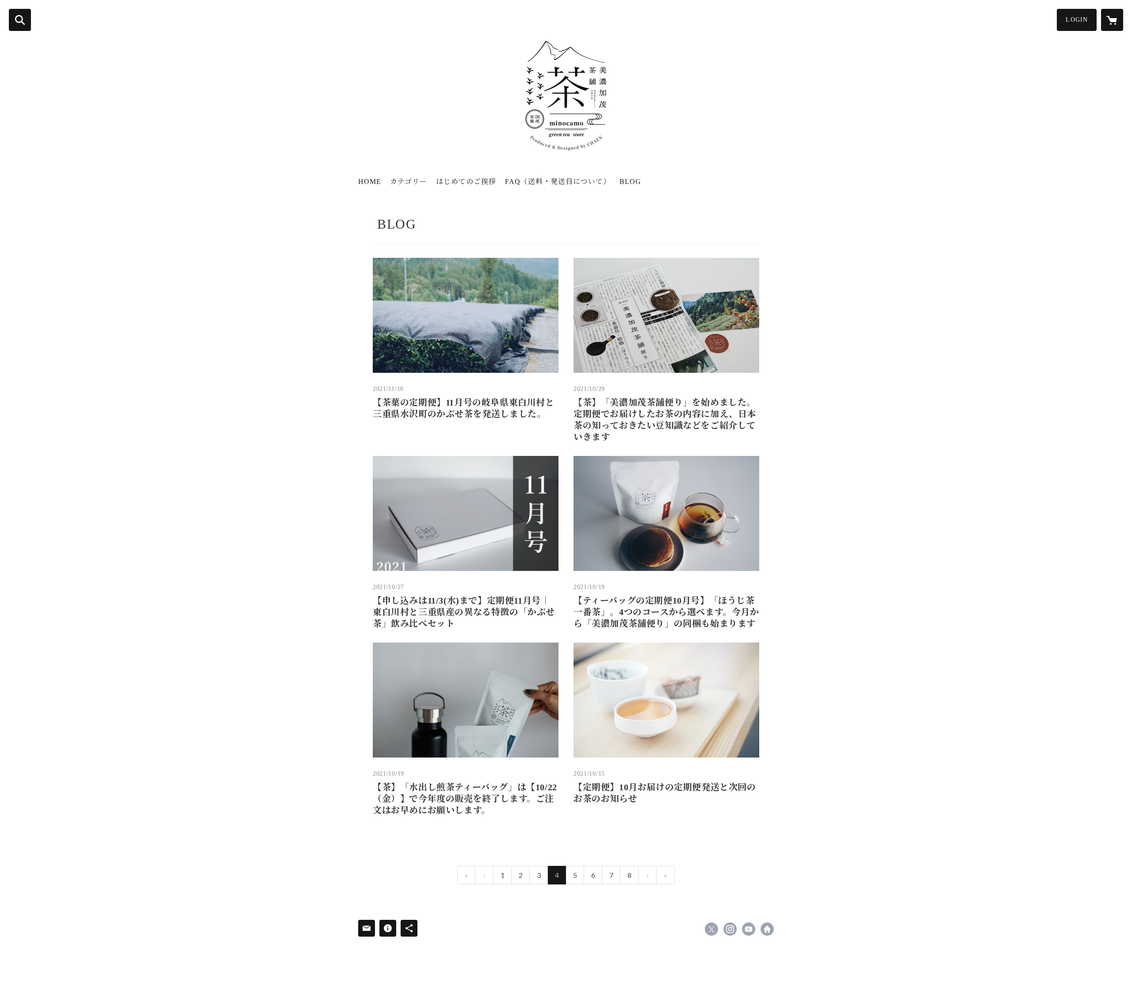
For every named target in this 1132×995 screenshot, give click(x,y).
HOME (369, 181)
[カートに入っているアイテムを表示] (1112, 20)
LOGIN (1077, 19)
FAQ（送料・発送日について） (558, 181)
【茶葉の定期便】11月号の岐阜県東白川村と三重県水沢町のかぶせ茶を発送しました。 (464, 408)
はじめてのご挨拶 (466, 181)
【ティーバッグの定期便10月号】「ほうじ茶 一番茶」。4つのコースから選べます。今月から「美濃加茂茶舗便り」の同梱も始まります (666, 612)
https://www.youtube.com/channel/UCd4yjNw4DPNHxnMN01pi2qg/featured (748, 929)
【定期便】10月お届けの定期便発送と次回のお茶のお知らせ (665, 793)
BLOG (630, 181)
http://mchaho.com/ (767, 929)
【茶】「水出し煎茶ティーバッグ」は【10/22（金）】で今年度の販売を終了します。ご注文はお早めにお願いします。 (465, 798)
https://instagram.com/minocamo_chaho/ (730, 929)
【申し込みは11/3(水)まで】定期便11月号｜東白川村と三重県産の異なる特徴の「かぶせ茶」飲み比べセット (464, 612)
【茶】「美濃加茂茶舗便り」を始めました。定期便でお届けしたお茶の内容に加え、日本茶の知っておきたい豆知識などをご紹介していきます (665, 420)
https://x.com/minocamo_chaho (711, 929)
